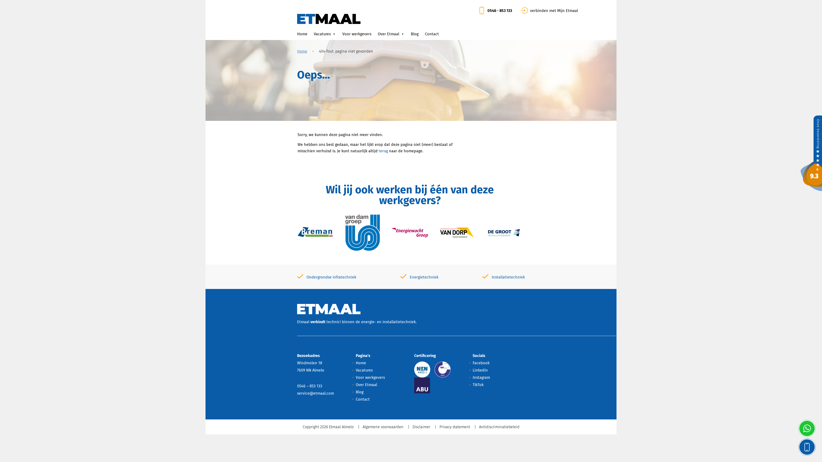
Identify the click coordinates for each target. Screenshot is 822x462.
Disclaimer (421, 427)
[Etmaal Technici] (811, 153)
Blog (414, 34)
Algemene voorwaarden (383, 427)
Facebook (481, 363)
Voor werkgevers (356, 34)
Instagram (481, 377)
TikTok (478, 384)
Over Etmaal (388, 34)
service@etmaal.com (315, 393)
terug (383, 151)
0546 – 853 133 (309, 386)
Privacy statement (454, 427)
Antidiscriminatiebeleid (499, 427)
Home (302, 34)
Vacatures (322, 34)
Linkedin (480, 370)
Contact (432, 34)
